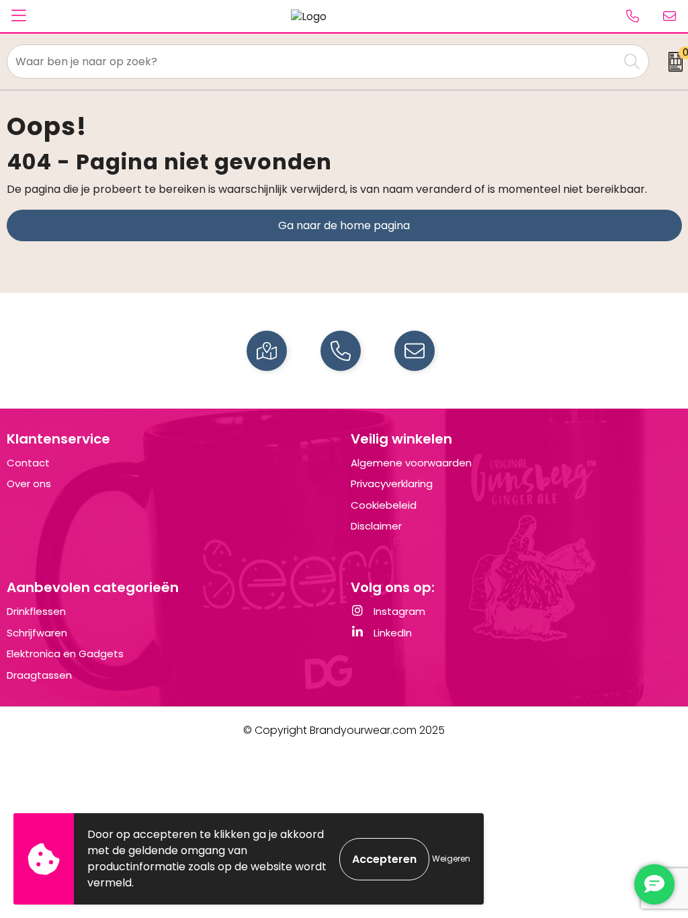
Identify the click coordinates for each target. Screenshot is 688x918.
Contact (28, 463)
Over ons (29, 483)
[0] (672, 62)
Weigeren (451, 858)
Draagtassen (39, 675)
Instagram (398, 611)
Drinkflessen (36, 611)
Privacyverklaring (392, 483)
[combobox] (313, 61)
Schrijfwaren (37, 633)
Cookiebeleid (384, 505)
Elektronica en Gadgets (65, 653)
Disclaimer (376, 526)
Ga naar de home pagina (344, 225)
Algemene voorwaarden (411, 463)
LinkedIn (391, 633)
